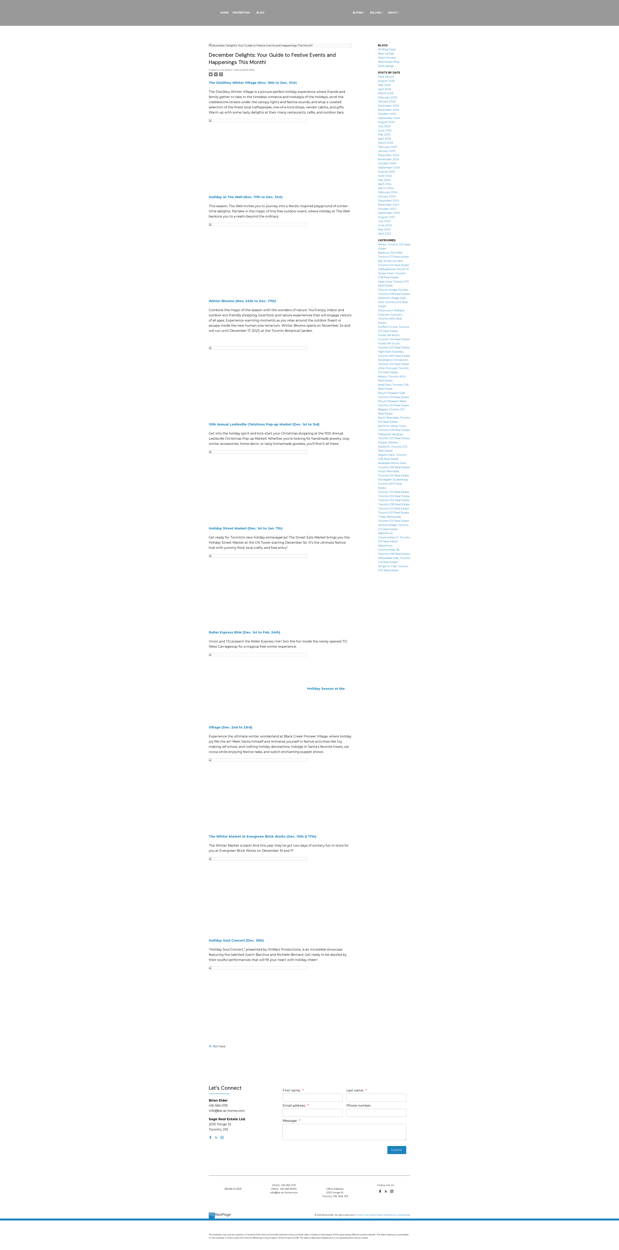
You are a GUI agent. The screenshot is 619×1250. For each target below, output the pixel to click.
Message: (290, 1121)
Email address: (294, 1105)
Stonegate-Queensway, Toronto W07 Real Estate (393, 483)
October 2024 (387, 163)
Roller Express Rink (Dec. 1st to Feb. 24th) (244, 632)
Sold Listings (386, 66)
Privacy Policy (362, 1215)
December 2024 (388, 155)
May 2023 (384, 229)
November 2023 (388, 204)
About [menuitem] (393, 12)
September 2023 (389, 212)
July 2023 (384, 221)
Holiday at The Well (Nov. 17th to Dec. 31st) (246, 197)
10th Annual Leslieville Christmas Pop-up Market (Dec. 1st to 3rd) (264, 424)
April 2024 (384, 184)
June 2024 (385, 175)
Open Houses (387, 57)
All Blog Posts (387, 49)
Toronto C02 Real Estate (394, 496)
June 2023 (385, 225)
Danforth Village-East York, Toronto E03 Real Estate (393, 302)
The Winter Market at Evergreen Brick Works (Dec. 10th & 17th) (262, 836)
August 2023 (386, 217)
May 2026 (384, 85)
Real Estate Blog (388, 61)
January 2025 (387, 151)
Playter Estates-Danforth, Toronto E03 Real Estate (392, 446)
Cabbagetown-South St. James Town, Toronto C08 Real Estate (393, 273)
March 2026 (385, 93)
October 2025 (387, 113)
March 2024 (385, 188)
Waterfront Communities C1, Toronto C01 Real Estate (394, 537)
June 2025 (385, 130)
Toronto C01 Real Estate (393, 492)
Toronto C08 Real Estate (394, 504)
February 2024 (387, 192)
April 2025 (384, 138)
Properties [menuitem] (241, 12)
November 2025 (388, 109)
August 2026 (386, 80)
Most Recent (386, 76)
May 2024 (384, 180)
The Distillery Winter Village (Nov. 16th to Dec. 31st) (253, 83)
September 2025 (389, 118)
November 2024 (388, 159)
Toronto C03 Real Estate (394, 500)
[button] (210, 1137)
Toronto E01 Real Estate (393, 512)
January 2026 (387, 101)
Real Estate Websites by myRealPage (390, 1215)
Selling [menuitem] (375, 12)
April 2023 (384, 233)
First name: (292, 1090)
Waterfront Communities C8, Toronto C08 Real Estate (394, 549)
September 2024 (389, 167)
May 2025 (384, 134)
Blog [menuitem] (260, 12)
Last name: (355, 1090)
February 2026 (387, 97)
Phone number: (358, 1105)
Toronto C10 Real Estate (393, 508)
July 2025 (384, 126)
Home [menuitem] (224, 12)
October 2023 (387, 208)
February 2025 (387, 146)
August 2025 (386, 122)
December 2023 (388, 200)
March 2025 (385, 142)
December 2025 (388, 105)
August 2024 (386, 171)
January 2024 (387, 196)
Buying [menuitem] (358, 12)
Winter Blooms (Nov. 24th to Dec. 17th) (242, 301)
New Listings (386, 53)
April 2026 (384, 89)
